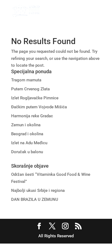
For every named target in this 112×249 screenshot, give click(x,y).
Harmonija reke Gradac (32, 115)
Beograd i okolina (27, 133)
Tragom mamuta (26, 80)
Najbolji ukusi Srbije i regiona (38, 190)
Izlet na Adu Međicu (29, 142)
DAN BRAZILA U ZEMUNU (34, 199)
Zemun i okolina (26, 124)
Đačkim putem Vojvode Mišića (39, 106)
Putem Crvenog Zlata (30, 89)
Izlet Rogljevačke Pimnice (34, 98)
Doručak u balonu (27, 151)
